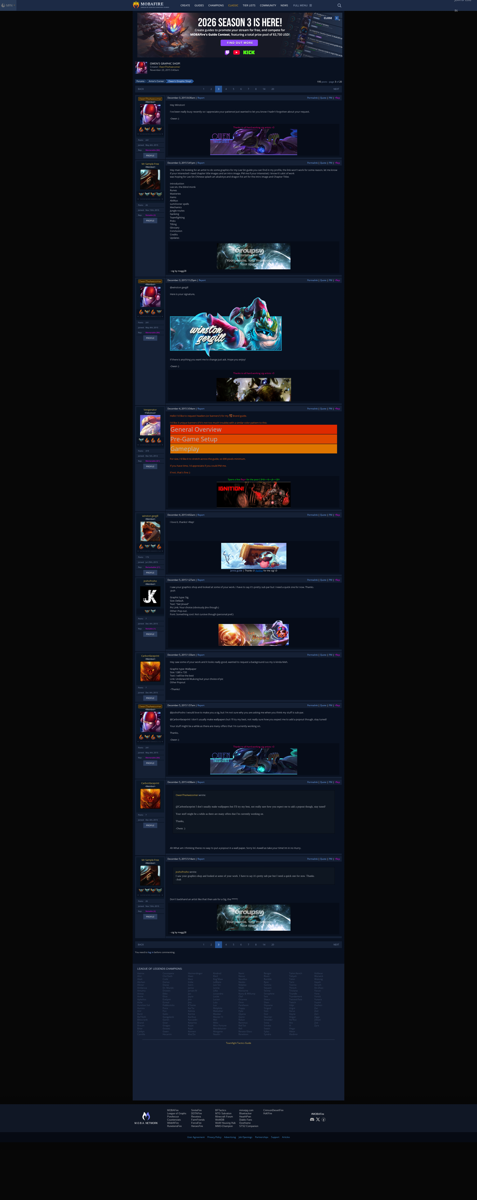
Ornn (241, 1002)
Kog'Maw (218, 979)
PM (330, 97)
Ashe (140, 1002)
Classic (233, 5)
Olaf (240, 996)
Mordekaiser (219, 1028)
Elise (165, 996)
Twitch (292, 1002)
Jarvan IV (192, 990)
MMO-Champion (224, 1126)
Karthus (192, 1016)
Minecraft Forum (224, 1116)
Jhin (190, 999)
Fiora (165, 1008)
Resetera (196, 1116)
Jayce (190, 996)
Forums (140, 81)
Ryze (266, 982)
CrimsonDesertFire (273, 1110)
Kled (215, 976)
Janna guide (236, 570)
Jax (189, 993)
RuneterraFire (174, 1126)
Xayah (317, 982)
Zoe (316, 1022)
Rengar (267, 973)
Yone (317, 993)
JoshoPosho (150, 581)
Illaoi (190, 979)
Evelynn (167, 999)
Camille (141, 1034)
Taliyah (293, 976)
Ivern (190, 984)
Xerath (317, 984)
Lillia (215, 990)
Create (185, 5)
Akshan (141, 982)
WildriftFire (173, 1123)
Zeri (316, 1014)
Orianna (242, 999)
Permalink (312, 97)
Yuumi (317, 1002)
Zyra (316, 1025)
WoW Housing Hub (225, 1123)
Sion (266, 1011)
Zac (316, 1008)
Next (336, 89)
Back (141, 89)
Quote (323, 97)
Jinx (190, 1002)
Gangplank (168, 1016)
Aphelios (141, 999)
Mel (215, 1019)
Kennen (192, 1031)
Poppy (241, 1008)
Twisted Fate (295, 999)
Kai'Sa (191, 1008)
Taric (291, 982)
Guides (199, 5)
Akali (139, 979)
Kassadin (192, 1019)
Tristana (293, 990)
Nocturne (243, 990)
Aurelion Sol (143, 1005)
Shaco (267, 999)
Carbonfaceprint (150, 655)
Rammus (243, 1022)
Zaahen (318, 1005)
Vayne (292, 1014)
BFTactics (220, 1110)
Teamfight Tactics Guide (238, 1043)
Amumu (141, 990)
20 (272, 89)
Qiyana (242, 1014)
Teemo (292, 984)
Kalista (191, 1011)
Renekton (243, 1034)
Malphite (217, 1008)
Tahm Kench (295, 973)
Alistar (140, 984)
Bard (139, 1014)
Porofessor (173, 1116)
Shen (266, 1002)
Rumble (268, 979)
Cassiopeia (168, 973)
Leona (216, 987)
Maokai (217, 1014)
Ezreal (166, 1002)
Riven (266, 976)
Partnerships (261, 1137)
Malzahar (218, 1011)
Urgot (292, 1008)
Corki (165, 979)
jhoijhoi (259, 570)
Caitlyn (140, 1031)
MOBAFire (173, 1110)
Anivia (140, 993)
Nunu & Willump (246, 993)
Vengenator (150, 409)
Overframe (245, 1123)
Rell (240, 1028)
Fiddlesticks (169, 1005)
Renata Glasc (245, 1031)
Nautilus (242, 979)
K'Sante (192, 1005)
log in (151, 952)
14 (264, 89)
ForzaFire (196, 1123)
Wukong (318, 979)
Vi (290, 1025)
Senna (267, 990)
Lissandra (218, 993)
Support (275, 1137)
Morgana (218, 1031)
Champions (216, 5)
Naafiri (216, 1034)
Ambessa (142, 987)
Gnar (165, 1022)
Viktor (292, 1031)
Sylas (266, 1031)
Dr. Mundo (168, 987)
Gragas (166, 1025)
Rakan (241, 1019)
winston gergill (150, 516)
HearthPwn (245, 1116)
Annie (140, 996)
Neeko (241, 982)
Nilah (241, 987)
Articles (286, 1137)
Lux (215, 1005)
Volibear (318, 973)
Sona (266, 1022)
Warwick (318, 976)
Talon (292, 979)
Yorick (317, 996)
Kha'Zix (191, 1034)
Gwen (166, 1031)
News (284, 5)
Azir (139, 1011)
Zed (316, 1011)
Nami (241, 973)
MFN (9, 5)
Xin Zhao (318, 987)
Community (268, 5)
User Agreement (196, 1137)
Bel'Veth (141, 1016)
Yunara (318, 999)
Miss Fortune (220, 1025)
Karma (191, 1014)
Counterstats (174, 1119)
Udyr (291, 1005)
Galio (165, 1014)
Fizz (165, 1011)
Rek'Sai (242, 1025)
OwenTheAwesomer (169, 66)
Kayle (191, 1025)
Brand (235, 415)
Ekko (165, 993)
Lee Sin (217, 984)
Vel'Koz (293, 1019)
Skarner (268, 1016)
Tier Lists (249, 5)
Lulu (215, 1002)
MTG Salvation (223, 1113)
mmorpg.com (246, 1110)
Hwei (190, 976)
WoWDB (219, 1119)
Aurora (141, 1008)
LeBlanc (217, 982)
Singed (267, 1008)
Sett (266, 996)
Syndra (267, 1034)
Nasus (241, 976)
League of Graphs (176, 1113)
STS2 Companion (248, 1126)
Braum (140, 1025)
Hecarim (167, 1034)
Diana (166, 984)
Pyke (240, 1011)
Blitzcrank (142, 1019)
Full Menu (300, 5)
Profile (150, 155)
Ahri (139, 976)
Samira (267, 984)
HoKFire (267, 1113)
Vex (291, 1022)
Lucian (216, 999)
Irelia (190, 982)
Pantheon (243, 1005)
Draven (166, 990)
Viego (292, 1028)
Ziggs (317, 1016)
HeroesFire (197, 1126)
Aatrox (140, 973)
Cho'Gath (167, 976)
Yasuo (317, 990)
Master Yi (218, 1016)
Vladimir (293, 1034)
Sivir (266, 1014)
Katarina (192, 1022)
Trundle (293, 993)
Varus (292, 1011)
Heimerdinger (195, 973)
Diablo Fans (245, 1119)
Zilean (317, 1019)
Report (201, 97)
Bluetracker (245, 1113)
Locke (216, 996)
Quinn (241, 1016)
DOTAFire (196, 1113)
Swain (267, 1028)
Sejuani (267, 987)
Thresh (292, 987)
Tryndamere (295, 996)
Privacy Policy (214, 1137)
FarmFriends (198, 1119)
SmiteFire (196, 1110)
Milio (215, 1022)
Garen (166, 1019)
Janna (191, 987)
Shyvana (268, 1005)
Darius (166, 982)
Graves (166, 1028)
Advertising (230, 1137)
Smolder (268, 1019)
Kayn (190, 1028)
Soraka (267, 1025)
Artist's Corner (156, 81)
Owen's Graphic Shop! (179, 81)
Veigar (292, 1016)
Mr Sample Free (150, 163)
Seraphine (269, 993)
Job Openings (245, 1137)
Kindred (217, 973)
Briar (140, 1028)
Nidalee (242, 984)
